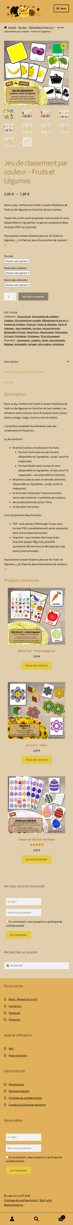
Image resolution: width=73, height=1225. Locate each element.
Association (24, 316)
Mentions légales (19, 1091)
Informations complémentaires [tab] (23, 372)
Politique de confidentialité (25, 1098)
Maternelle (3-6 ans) (15, 332)
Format (8, 256)
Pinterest (14, 1019)
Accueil (12, 27)
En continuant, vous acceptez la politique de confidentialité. (34, 923)
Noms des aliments (15, 280)
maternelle (21, 344)
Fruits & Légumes (47, 324)
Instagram (15, 1006)
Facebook (14, 1013)
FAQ (11, 1048)
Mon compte (12, 1219)
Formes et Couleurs (14, 324)
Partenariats (16, 1084)
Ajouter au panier (33, 296)
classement (23, 340)
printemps (58, 344)
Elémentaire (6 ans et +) (41, 27)
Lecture (37, 328)
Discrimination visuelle (28, 320)
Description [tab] (11, 361)
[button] (63, 46)
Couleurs (9, 320)
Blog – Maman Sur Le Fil (23, 999)
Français (31, 324)
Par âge (22, 27)
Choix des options (36, 665)
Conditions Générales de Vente (27, 1104)
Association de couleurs (45, 316)
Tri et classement (50, 336)
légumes (8, 344)
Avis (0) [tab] (8, 382)
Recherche (36, 1219)
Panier (56, 1216)
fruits (45, 340)
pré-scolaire (44, 344)
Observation (47, 332)
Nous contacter (18, 1055)
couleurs (36, 340)
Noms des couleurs (15, 268)
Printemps (21, 336)
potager (32, 344)
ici (16, 240)
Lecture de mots (51, 328)
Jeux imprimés (23, 328)
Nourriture (33, 332)
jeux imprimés (57, 340)
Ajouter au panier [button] (36, 859)
